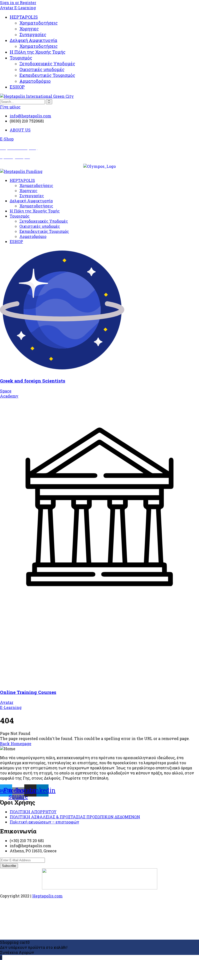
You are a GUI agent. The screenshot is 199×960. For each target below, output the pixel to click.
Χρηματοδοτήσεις (38, 23)
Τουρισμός (21, 58)
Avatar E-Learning (18, 7)
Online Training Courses (28, 692)
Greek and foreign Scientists (32, 381)
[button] (7, 138)
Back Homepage (15, 743)
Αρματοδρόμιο (35, 81)
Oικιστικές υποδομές (42, 69)
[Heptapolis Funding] (21, 171)
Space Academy (9, 393)
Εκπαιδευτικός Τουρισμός (47, 75)
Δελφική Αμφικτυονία (33, 40)
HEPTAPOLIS (24, 17)
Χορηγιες (29, 29)
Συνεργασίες (32, 34)
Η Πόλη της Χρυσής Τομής (38, 52)
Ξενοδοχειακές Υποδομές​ (47, 63)
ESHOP (17, 87)
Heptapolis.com (47, 895)
